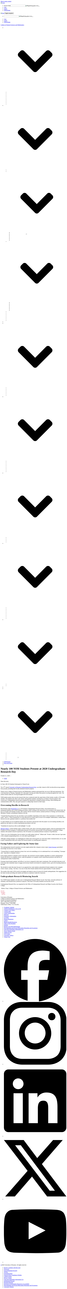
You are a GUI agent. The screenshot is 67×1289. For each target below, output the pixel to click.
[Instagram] (35, 1064)
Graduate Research (12, 540)
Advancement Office (12, 759)
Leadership (10, 95)
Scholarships (10, 311)
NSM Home (7, 10)
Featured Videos (11, 612)
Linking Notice (8, 1276)
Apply (5, 9)
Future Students (11, 170)
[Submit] (32, 16)
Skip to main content (6, 1)
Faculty (9, 465)
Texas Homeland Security (10, 1270)
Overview (9, 537)
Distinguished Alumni (12, 467)
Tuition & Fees (8, 932)
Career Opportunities (9, 913)
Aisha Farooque (52, 847)
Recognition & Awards (13, 102)
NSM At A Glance (12, 92)
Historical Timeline (12, 101)
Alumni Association (12, 471)
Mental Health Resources (10, 922)
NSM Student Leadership (17, 238)
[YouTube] (35, 1262)
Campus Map (7, 911)
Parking (6, 925)
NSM (5, 778)
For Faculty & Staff (12, 684)
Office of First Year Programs (14, 313)
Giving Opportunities (12, 754)
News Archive (11, 610)
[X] (35, 1199)
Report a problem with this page (12, 1267)
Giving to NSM (11, 753)
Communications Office (13, 618)
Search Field (7, 5)
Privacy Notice (8, 1278)
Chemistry (10, 389)
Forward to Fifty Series (13, 609)
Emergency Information (10, 916)
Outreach (6, 687)
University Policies (9, 1287)
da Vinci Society (11, 756)
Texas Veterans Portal (9, 931)
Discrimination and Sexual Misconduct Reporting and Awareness (21, 928)
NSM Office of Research (13, 542)
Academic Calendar (9, 907)
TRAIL (6, 1272)
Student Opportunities (16, 240)
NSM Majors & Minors (16, 235)
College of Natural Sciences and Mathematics (12, 25)
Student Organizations (13, 316)
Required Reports (8, 1282)
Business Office (11, 464)
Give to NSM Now (12, 757)
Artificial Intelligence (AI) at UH (12, 909)
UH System (7, 934)
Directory (6, 914)
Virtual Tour (7, 937)
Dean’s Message (11, 93)
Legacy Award (11, 468)
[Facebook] (35, 1001)
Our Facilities (10, 98)
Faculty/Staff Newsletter (13, 615)
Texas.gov (6, 1269)
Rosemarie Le (14, 808)
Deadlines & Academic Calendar (15, 319)
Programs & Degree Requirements (19, 302)
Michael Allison (5, 828)
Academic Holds (11, 320)
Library (6, 920)
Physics (9, 395)
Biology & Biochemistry (13, 388)
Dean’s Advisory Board (13, 462)
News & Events (8, 763)
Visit (5, 7)
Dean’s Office (10, 461)
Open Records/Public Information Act (13, 929)
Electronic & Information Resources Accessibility (16, 1284)
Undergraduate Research (16, 237)
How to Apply (14, 305)
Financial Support (15, 307)
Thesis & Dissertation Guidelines (18, 308)
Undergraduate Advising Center (18, 232)
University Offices (8, 935)
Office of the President (10, 923)
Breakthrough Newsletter (13, 613)
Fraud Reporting (8, 1273)
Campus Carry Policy (9, 910)
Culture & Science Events (14, 608)
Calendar (9, 616)
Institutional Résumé (9, 1281)
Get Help (6, 917)
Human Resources (8, 919)
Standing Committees (12, 99)
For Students (10, 685)
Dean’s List (10, 314)
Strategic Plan (10, 96)
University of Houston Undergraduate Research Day (22, 787)
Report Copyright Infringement (12, 926)
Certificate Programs (15, 304)
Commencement (11, 317)
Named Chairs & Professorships (15, 104)
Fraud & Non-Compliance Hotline (13, 1275)
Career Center (7, 322)
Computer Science (12, 390)
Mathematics (10, 393)
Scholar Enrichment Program (17, 234)
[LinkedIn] (35, 1136)
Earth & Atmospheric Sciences (15, 392)
